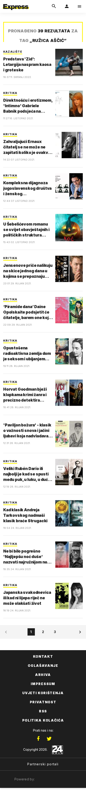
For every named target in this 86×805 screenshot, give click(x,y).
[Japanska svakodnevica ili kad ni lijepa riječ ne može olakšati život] (69, 596)
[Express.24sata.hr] (16, 3)
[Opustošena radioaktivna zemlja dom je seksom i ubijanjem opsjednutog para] (69, 351)
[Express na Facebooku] (38, 738)
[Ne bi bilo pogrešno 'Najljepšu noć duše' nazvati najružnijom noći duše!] (69, 554)
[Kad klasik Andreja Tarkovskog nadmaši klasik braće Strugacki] (69, 513)
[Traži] (53, 6)
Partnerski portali (42, 764)
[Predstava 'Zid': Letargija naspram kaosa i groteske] (69, 62)
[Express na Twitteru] (49, 738)
